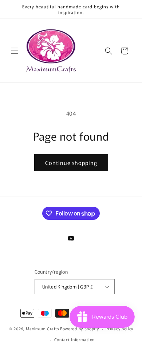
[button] (15, 51)
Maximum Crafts (42, 328)
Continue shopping (71, 162)
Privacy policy (119, 328)
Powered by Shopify (79, 328)
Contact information (74, 339)
